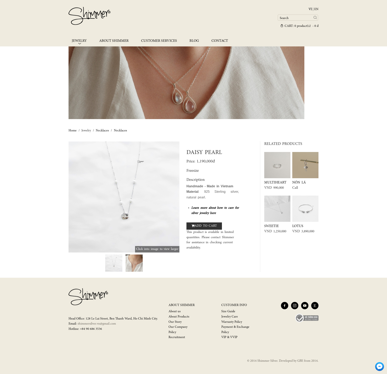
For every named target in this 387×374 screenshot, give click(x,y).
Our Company (178, 327)
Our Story (175, 322)
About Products (179, 316)
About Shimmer (114, 41)
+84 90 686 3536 (91, 329)
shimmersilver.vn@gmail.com (97, 323)
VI (310, 9)
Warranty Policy (231, 322)
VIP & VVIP (229, 337)
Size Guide (228, 311)
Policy (172, 332)
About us (175, 311)
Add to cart (206, 225)
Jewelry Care (229, 316)
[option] (124, 196)
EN (316, 9)
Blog (194, 41)
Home (73, 130)
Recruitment (177, 337)
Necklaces (102, 130)
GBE (300, 360)
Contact (219, 41)
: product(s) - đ (301, 26)
